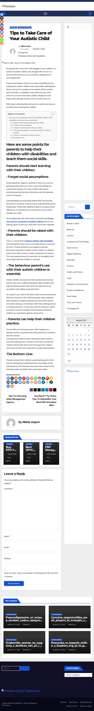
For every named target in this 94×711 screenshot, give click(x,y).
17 (69, 344)
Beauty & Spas (73, 223)
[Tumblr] (16, 382)
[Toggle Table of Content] (51, 114)
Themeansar (6, 705)
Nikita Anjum (26, 46)
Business (13, 27)
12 (77, 340)
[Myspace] (8, 382)
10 (69, 340)
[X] (12, 378)
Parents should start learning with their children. (28, 123)
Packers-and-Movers (75, 290)
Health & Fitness (71, 706)
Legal (69, 278)
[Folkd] (12, 382)
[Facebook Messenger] (20, 382)
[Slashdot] (51, 382)
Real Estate (72, 296)
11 (73, 340)
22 (89, 344)
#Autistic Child (39, 49)
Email (7, 547)
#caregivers (23, 53)
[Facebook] (8, 378)
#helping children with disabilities (31, 56)
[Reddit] (16, 378)
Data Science (72, 248)
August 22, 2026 (14, 624)
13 (81, 340)
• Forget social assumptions (22, 125)
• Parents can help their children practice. (26, 135)
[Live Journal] (47, 382)
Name (7, 536)
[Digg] (43, 382)
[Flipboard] (47, 378)
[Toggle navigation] (45, 13)
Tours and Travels (74, 302)
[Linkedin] (20, 378)
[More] (12, 386)
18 (73, 344)
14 (85, 340)
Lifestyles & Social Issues (77, 284)
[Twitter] (39, 382)
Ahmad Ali (26, 624)
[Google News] (8, 386)
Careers (70, 236)
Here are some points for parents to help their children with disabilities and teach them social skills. (30, 119)
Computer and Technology (78, 242)
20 (81, 344)
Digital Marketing (74, 254)
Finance (70, 266)
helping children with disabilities (39, 241)
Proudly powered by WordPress (12, 703)
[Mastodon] (27, 378)
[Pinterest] (24, 378)
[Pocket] (35, 382)
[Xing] (43, 378)
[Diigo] (27, 382)
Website (7, 559)
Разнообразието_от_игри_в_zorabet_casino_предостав (24, 620)
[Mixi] (31, 382)
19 (77, 344)
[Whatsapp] (35, 378)
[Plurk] (24, 382)
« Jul (69, 361)
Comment (8, 489)
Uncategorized (73, 308)
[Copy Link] (51, 378)
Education (71, 260)
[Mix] (31, 378)
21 (85, 344)
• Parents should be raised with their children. (28, 128)
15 (89, 340)
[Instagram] (39, 378)
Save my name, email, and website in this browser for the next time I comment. (31, 575)
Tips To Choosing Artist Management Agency (16, 399)
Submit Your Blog (85, 706)
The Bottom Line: (18, 138)
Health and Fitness (24, 27)
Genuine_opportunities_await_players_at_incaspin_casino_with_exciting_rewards (69, 620)
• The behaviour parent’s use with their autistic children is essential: (32, 131)
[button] (86, 13)
